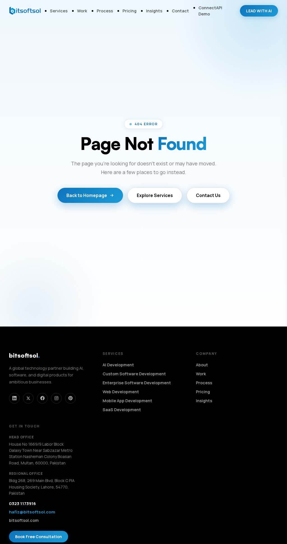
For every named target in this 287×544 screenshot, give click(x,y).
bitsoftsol (24, 355)
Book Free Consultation (38, 536)
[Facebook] (42, 398)
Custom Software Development (134, 373)
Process (105, 10)
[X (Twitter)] (28, 398)
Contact (180, 10)
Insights (154, 10)
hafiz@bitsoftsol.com (32, 512)
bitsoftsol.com (24, 520)
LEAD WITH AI (259, 10)
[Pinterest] (70, 398)
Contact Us (208, 195)
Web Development (121, 391)
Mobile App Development (127, 400)
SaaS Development (122, 409)
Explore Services (155, 195)
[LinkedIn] (14, 398)
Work (82, 10)
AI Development (118, 364)
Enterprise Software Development (137, 382)
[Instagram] (56, 398)
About (202, 364)
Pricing (129, 10)
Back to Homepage (86, 195)
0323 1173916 (22, 503)
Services (59, 10)
